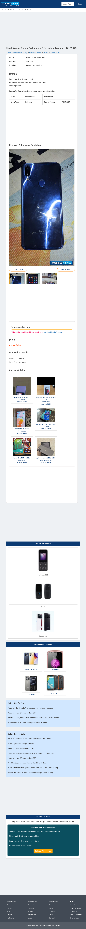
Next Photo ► (66, 270)
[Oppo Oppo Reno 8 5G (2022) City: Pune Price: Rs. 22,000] (46, 408)
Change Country (75, 918)
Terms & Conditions (76, 915)
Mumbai (9, 908)
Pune (8, 911)
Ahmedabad (32, 915)
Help (71, 908)
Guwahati (52, 918)
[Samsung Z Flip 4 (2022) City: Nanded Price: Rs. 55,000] (22, 376)
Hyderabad (10, 918)
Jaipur (30, 918)
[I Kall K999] (31, 673)
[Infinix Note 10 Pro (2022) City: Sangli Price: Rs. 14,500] (22, 437)
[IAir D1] (43, 579)
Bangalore (10, 905)
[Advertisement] (43, 29)
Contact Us (73, 911)
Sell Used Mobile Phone (9, 10)
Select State (67, 4)
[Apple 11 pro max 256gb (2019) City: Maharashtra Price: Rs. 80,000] (46, 437)
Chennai (9, 915)
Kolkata (30, 911)
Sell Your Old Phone (43, 817)
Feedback (78, 908)
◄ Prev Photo (18, 270)
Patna (51, 905)
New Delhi (31, 905)
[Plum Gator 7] (55, 673)
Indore (51, 908)
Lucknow (31, 908)
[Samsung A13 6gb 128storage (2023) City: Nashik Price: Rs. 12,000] (46, 376)
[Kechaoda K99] (43, 548)
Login (80, 4)
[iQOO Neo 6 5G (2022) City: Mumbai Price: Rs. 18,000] (22, 408)
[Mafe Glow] (55, 649)
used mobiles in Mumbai (53, 332)
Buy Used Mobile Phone (26, 10)
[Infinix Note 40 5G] (31, 649)
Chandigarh (52, 911)
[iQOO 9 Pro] (43, 610)
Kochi (51, 915)
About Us (73, 905)
